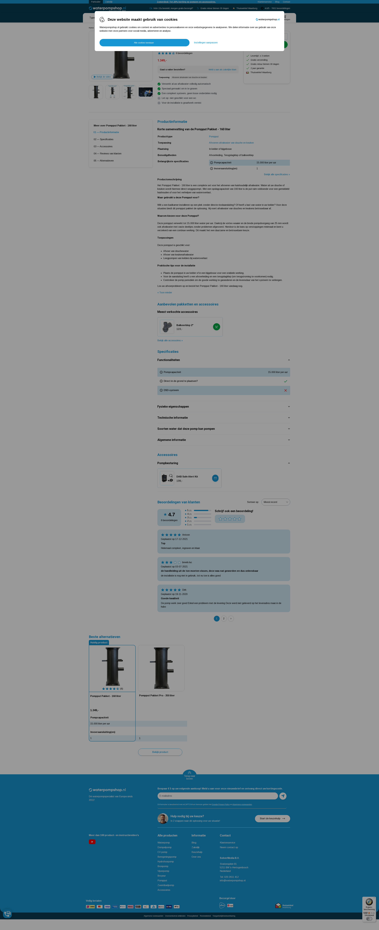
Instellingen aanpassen (206, 42)
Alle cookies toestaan (144, 42)
